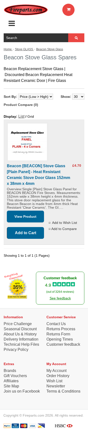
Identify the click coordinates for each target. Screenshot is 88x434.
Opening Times (59, 339)
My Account (56, 371)
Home (8, 49)
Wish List (54, 381)
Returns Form (58, 334)
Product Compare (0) (21, 105)
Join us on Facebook (22, 391)
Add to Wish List (64, 223)
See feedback (60, 298)
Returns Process (60, 329)
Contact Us (56, 324)
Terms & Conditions (63, 391)
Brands (10, 371)
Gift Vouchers (15, 376)
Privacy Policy (16, 349)
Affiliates (11, 381)
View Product (25, 216)
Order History (57, 376)
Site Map (11, 386)
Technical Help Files (21, 344)
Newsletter (55, 386)
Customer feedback (63, 344)
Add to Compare (64, 229)
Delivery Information (21, 339)
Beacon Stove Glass (49, 49)
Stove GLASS (24, 49)
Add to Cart (25, 233)
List (21, 116)
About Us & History (20, 334)
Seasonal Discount (20, 329)
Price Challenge (18, 324)
